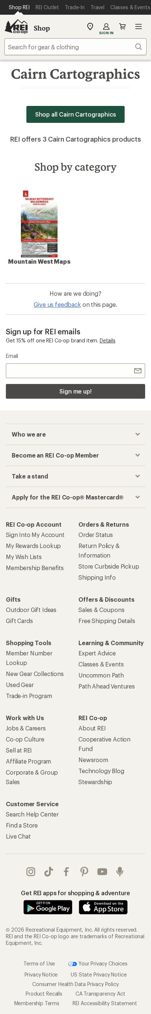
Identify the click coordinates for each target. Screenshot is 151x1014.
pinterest (84, 872)
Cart (122, 26)
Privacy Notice (41, 974)
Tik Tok (49, 872)
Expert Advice (97, 653)
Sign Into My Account (35, 534)
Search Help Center (32, 814)
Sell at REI (19, 750)
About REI (92, 728)
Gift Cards (19, 620)
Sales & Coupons (101, 609)
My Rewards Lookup (33, 545)
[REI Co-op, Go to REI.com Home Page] (16, 26)
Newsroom (93, 759)
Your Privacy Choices (102, 963)
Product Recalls (44, 993)
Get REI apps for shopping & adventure (75, 892)
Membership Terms (36, 1003)
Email (12, 356)
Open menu (138, 26)
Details (107, 340)
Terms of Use (39, 963)
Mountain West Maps (39, 261)
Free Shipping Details (106, 620)
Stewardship (95, 781)
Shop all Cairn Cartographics (75, 114)
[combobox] (75, 46)
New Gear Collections (35, 673)
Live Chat (18, 836)
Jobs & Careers (26, 728)
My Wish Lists (24, 556)
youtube (102, 872)
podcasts (120, 872)
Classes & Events (101, 664)
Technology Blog (101, 770)
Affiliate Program (28, 761)
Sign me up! (75, 391)
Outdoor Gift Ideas (31, 609)
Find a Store (22, 825)
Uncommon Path (101, 675)
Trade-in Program (29, 695)
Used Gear (20, 684)
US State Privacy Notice (98, 974)
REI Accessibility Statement (105, 1003)
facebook (66, 872)
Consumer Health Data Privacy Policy (75, 984)
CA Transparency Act (100, 993)
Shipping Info (97, 577)
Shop (42, 28)
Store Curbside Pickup (108, 566)
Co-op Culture (25, 739)
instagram (31, 872)
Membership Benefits (35, 567)
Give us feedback (57, 304)
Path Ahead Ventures (106, 686)
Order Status (95, 534)
